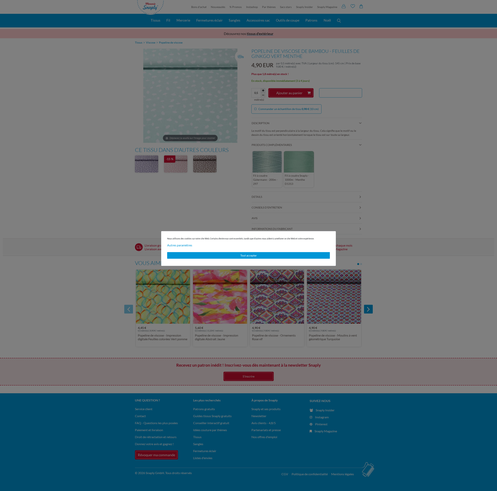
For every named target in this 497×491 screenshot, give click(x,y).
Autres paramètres (179, 245)
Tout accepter (248, 255)
